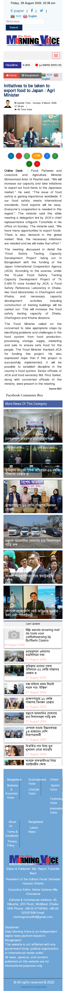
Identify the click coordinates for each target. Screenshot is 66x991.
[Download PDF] (19, 156)
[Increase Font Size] (29, 164)
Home (13, 75)
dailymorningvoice (34, 987)
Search (14, 27)
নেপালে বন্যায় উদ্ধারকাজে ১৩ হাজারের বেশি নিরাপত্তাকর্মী (41, 731)
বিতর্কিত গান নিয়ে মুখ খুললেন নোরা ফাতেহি (39, 748)
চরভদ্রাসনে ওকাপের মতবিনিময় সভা (29, 439)
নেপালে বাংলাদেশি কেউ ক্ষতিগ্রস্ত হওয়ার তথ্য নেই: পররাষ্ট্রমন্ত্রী (31, 613)
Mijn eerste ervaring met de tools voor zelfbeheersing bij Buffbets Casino (43, 635)
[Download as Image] (27, 156)
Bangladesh (32, 75)
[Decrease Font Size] (37, 164)
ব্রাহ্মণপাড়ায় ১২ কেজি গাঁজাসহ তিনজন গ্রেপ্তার (30, 507)
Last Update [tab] (33, 623)
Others (54, 779)
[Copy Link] (55, 156)
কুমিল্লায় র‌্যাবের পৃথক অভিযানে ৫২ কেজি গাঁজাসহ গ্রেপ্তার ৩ (32, 472)
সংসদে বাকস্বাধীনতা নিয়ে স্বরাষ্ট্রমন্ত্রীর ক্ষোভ (29, 578)
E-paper (17, 10)
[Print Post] (11, 156)
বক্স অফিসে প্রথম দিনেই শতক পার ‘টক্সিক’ (40, 686)
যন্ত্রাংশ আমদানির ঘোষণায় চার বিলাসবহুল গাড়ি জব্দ (33, 543)
